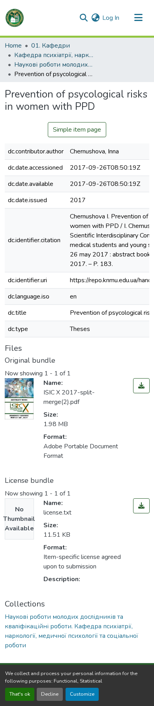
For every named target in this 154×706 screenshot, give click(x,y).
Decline (49, 694)
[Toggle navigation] (138, 17)
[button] (14, 18)
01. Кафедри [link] (50, 45)
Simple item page (77, 129)
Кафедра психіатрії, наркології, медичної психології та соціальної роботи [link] (53, 55)
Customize (82, 694)
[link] (141, 385)
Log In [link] (110, 17)
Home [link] (13, 45)
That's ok (19, 694)
